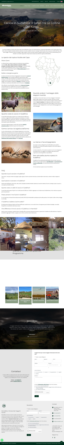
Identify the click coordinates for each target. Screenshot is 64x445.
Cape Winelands (50, 161)
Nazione (50, 364)
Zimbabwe (27, 82)
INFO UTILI (46, 1)
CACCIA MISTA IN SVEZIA (25, 300)
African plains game (22, 68)
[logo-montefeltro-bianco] (7, 4)
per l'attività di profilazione (40, 390)
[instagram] (54, 439)
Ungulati (59, 373)
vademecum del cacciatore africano (9, 138)
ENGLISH (58, 1)
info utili (21, 138)
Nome (36, 360)
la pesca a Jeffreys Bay (37, 163)
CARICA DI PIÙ (31, 242)
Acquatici (46, 373)
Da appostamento (53, 373)
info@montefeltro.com (10, 1)
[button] (6, 295)
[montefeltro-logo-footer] (4, 405)
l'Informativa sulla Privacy (43, 386)
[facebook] (52, 439)
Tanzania (19, 81)
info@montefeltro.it (17, 382)
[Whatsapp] (2, 440)
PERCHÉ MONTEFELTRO (35, 1)
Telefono (36, 364)
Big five (37, 375)
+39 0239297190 (4, 1)
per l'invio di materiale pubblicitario (42, 387)
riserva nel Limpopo (25, 85)
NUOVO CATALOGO (52, 1)
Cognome (46, 360)
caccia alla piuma (58, 161)
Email (54, 360)
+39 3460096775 (18, 381)
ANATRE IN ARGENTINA (11, 300)
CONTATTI (41, 1)
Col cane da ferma (39, 373)
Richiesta (36, 377)
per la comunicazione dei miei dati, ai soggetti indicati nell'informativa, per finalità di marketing (48, 389)
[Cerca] (61, 5)
